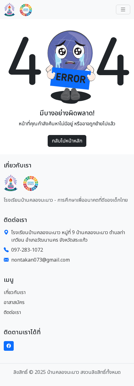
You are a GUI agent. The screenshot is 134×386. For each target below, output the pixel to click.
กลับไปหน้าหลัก (67, 141)
